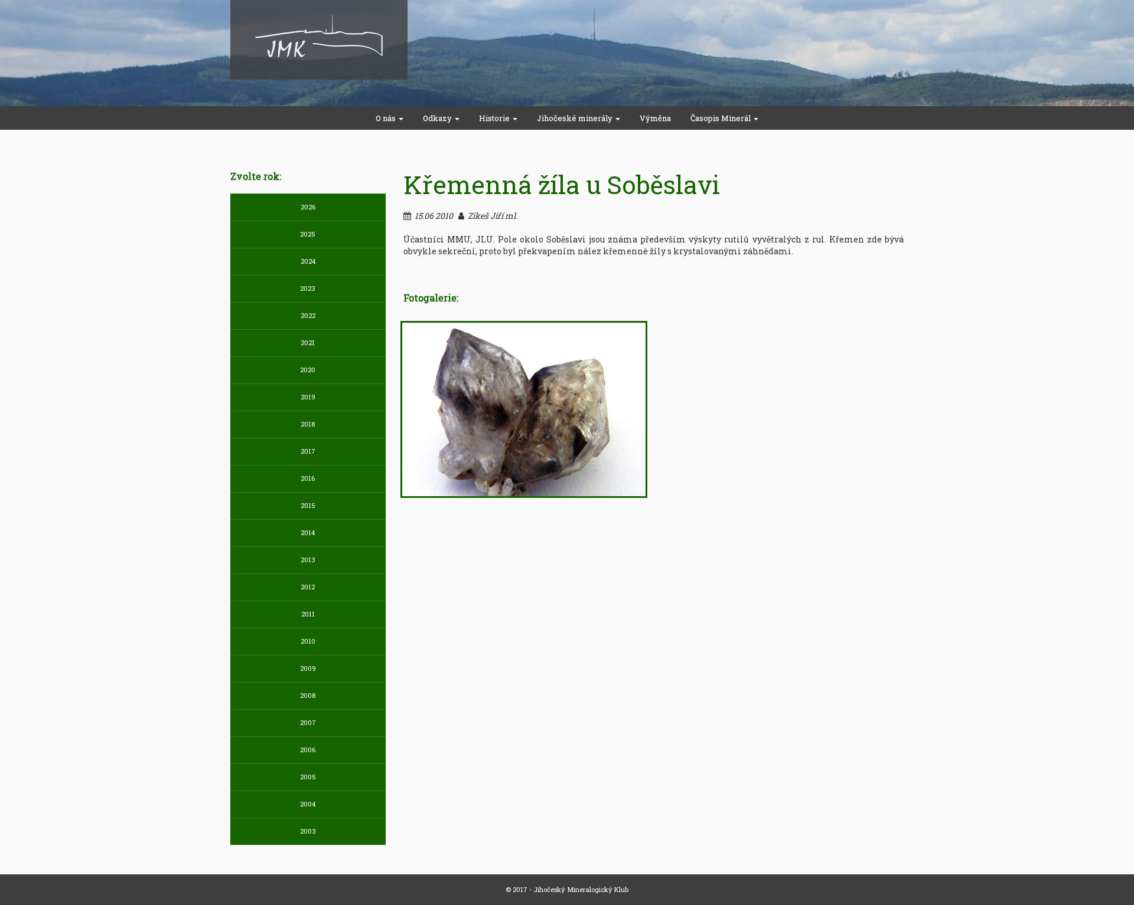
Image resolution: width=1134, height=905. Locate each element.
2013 (308, 559)
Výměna (655, 118)
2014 (308, 532)
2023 (307, 288)
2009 (308, 668)
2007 (308, 722)
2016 (308, 478)
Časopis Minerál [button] (721, 118)
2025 (307, 233)
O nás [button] (386, 118)
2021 (308, 342)
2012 (308, 586)
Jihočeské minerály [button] (575, 118)
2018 (308, 423)
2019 (308, 396)
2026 (308, 206)
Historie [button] (495, 118)
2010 (308, 641)
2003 (308, 831)
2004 (307, 803)
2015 (308, 505)
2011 (308, 613)
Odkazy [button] (438, 118)
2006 (307, 749)
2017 (308, 451)
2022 (308, 315)
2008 (307, 695)
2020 (307, 369)
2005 (308, 776)
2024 (308, 261)
